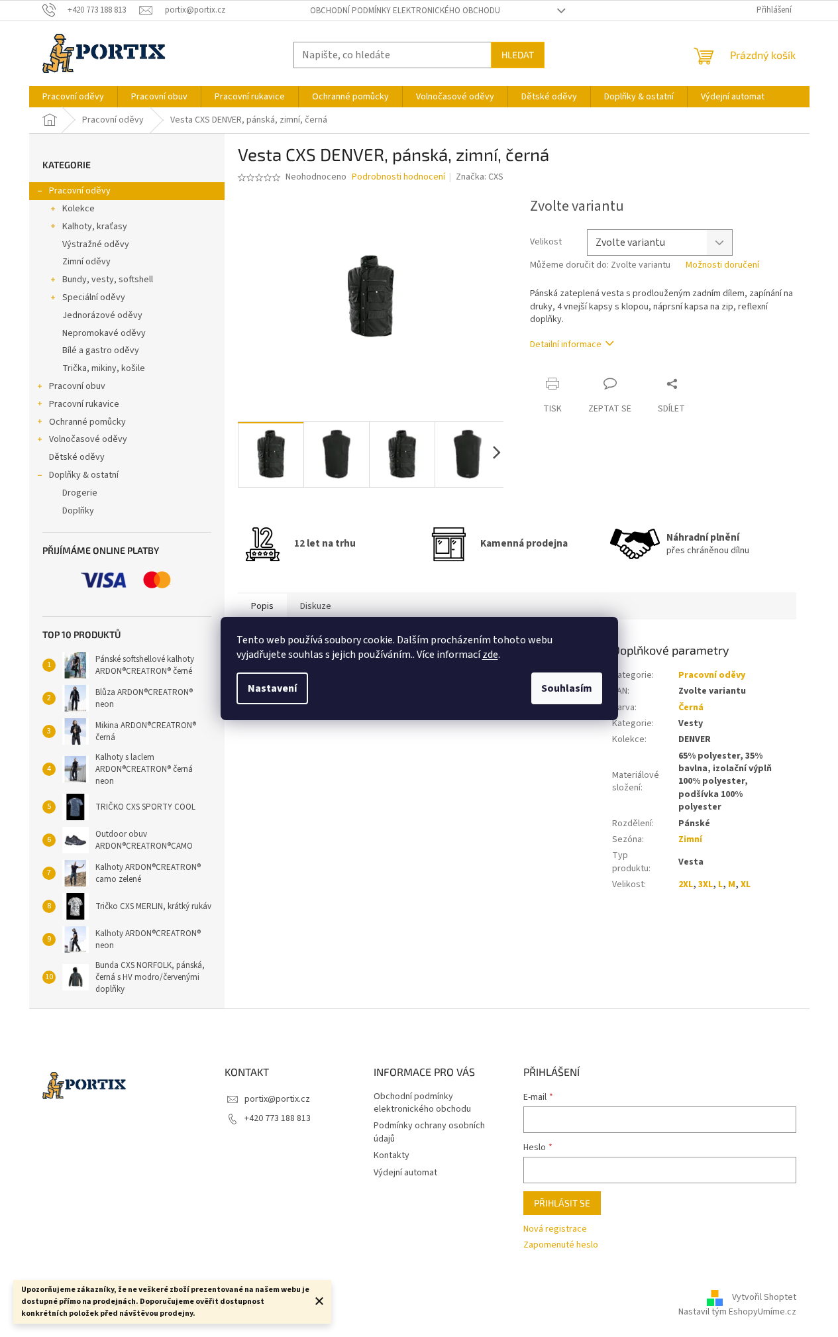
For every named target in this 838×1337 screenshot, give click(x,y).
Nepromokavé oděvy (104, 333)
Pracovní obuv (77, 386)
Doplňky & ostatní (84, 475)
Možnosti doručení (722, 265)
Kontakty (391, 1155)
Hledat (517, 54)
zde (490, 654)
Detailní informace (566, 344)
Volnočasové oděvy (88, 439)
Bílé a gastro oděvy (100, 350)
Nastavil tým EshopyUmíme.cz (737, 1311)
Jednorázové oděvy (102, 315)
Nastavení (272, 688)
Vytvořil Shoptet (764, 1297)
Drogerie (79, 493)
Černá (691, 707)
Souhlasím (566, 688)
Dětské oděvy (77, 457)
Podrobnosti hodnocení (398, 177)
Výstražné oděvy (95, 244)
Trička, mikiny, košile (103, 368)
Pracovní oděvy (80, 190)
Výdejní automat (405, 1172)
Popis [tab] (262, 606)
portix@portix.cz (277, 1099)
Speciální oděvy (93, 297)
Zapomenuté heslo (560, 1245)
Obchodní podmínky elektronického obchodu (405, 11)
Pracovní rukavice (84, 404)
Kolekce (78, 208)
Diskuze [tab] (315, 606)
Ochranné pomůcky (87, 422)
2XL (685, 884)
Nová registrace (555, 1229)
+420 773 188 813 (277, 1118)
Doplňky (78, 510)
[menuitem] (73, 96)
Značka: (479, 177)
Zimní (690, 839)
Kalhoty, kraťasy (94, 226)
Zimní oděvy (86, 261)
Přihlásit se (562, 1202)
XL (746, 884)
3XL (705, 884)
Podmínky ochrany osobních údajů (429, 1132)
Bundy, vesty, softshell (107, 279)
